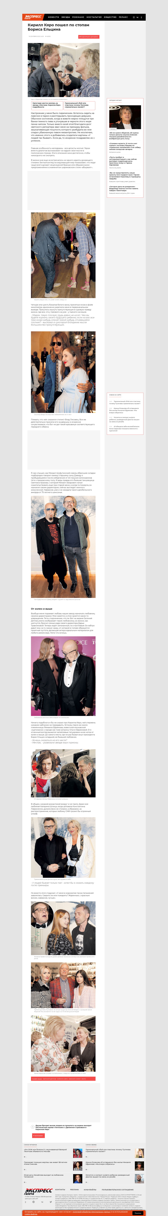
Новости (53, 17)
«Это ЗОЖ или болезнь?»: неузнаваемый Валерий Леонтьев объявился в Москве (45, 1151)
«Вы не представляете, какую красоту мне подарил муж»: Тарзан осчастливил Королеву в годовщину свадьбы (125, 176)
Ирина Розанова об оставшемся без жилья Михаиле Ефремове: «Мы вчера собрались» (108, 1163)
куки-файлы (90, 1190)
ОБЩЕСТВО (110, 17)
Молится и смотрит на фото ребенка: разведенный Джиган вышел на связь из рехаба (108, 1176)
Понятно (138, 1213)
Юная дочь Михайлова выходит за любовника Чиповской (43, 1176)
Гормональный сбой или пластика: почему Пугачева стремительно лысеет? (76, 105)
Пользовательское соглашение (117, 1190)
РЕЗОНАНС (78, 17)
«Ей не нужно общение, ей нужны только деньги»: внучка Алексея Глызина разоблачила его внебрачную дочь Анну (124, 136)
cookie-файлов (31, 1214)
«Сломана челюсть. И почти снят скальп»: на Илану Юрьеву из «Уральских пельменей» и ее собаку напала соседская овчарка (125, 146)
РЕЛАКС (123, 17)
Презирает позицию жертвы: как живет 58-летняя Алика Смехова (45, 1163)
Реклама (74, 1190)
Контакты (60, 1190)
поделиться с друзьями (89, 37)
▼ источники (38, 1136)
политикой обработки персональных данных (91, 1212)
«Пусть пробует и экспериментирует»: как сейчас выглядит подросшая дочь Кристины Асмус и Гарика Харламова (123, 161)
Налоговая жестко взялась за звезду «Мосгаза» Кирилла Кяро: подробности (47, 105)
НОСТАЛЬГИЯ (94, 17)
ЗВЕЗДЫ (65, 17)
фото (84, 1079)
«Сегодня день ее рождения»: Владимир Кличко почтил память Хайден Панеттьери (123, 188)
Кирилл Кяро (62, 1079)
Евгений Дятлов (49, 1079)
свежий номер (75, 1079)
